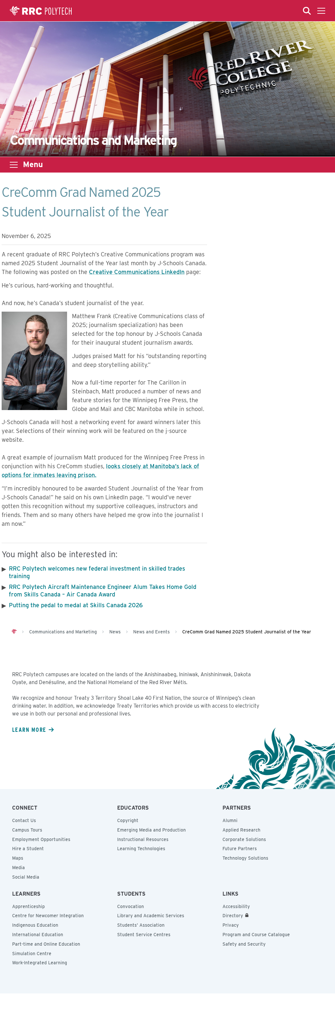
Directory (232, 915)
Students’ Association (141, 925)
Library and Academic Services (150, 915)
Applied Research (241, 830)
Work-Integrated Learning (39, 962)
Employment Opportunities (41, 839)
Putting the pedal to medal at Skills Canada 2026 (76, 605)
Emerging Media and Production (151, 830)
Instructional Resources (142, 839)
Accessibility (236, 906)
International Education (37, 934)
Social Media (25, 877)
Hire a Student (28, 848)
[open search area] (307, 11)
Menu (33, 164)
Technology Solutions (245, 858)
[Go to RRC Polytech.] (14, 631)
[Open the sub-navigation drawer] (14, 165)
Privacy (230, 925)
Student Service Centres (143, 934)
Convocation (130, 906)
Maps (17, 858)
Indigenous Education (35, 925)
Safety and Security (244, 944)
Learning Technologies (141, 848)
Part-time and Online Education (46, 944)
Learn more (29, 729)
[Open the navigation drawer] (321, 11)
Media (18, 867)
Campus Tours (27, 830)
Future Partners (239, 848)
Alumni (230, 820)
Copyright (127, 820)
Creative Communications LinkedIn (137, 271)
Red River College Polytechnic (41, 11)
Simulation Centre (31, 953)
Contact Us (24, 820)
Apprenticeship (28, 906)
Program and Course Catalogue (256, 934)
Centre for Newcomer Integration (48, 915)
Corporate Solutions (244, 839)
